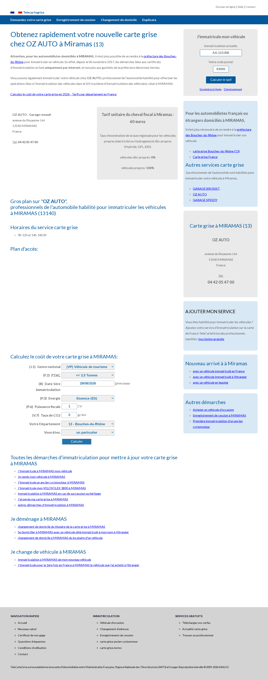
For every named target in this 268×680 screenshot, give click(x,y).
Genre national (44, 367)
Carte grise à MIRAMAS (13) (221, 226)
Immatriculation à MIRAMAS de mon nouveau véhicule (54, 559)
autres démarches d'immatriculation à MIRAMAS (51, 505)
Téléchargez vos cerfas (196, 622)
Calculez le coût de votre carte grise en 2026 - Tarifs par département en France (63, 94)
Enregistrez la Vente (211, 89)
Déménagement (233, 89)
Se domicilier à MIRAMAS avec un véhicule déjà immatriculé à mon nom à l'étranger (73, 532)
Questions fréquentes (32, 641)
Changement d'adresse (114, 629)
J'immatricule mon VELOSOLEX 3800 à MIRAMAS (52, 488)
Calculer (77, 441)
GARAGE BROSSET (206, 188)
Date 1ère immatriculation (48, 387)
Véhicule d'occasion (112, 622)
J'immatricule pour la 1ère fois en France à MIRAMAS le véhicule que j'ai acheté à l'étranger (78, 565)
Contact (250, 6)
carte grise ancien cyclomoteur (119, 641)
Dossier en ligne (225, 6)
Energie (50, 398)
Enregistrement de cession (76, 20)
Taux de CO (46, 415)
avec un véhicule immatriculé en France (219, 371)
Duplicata (149, 20)
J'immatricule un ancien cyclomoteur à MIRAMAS (51, 482)
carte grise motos (111, 647)
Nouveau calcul (27, 629)
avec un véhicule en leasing (210, 382)
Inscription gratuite (211, 339)
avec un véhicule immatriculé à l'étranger (220, 377)
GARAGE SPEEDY (205, 200)
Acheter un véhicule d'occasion (213, 409)
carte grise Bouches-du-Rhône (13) (216, 151)
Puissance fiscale (43, 407)
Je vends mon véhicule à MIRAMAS (41, 476)
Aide (240, 6)
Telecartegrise (33, 12)
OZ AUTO (200, 194)
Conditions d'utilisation (32, 647)
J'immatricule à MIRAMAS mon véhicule (45, 471)
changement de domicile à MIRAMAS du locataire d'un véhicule (60, 538)
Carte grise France (205, 157)
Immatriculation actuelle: (221, 46)
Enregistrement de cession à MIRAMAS (219, 415)
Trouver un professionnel (197, 635)
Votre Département (44, 424)
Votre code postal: (221, 62)
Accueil (22, 622)
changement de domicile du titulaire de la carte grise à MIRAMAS (61, 526)
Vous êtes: (52, 432)
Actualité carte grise (194, 629)
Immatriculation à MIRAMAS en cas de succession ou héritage (59, 493)
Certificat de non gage (31, 635)
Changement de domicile (119, 20)
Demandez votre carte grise (30, 20)
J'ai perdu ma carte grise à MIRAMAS (43, 499)
